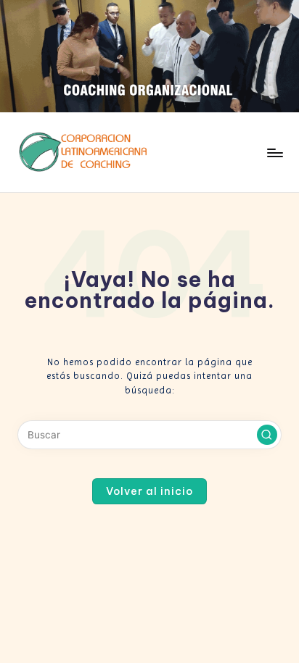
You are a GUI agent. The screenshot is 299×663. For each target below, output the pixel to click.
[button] (267, 435)
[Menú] (274, 153)
